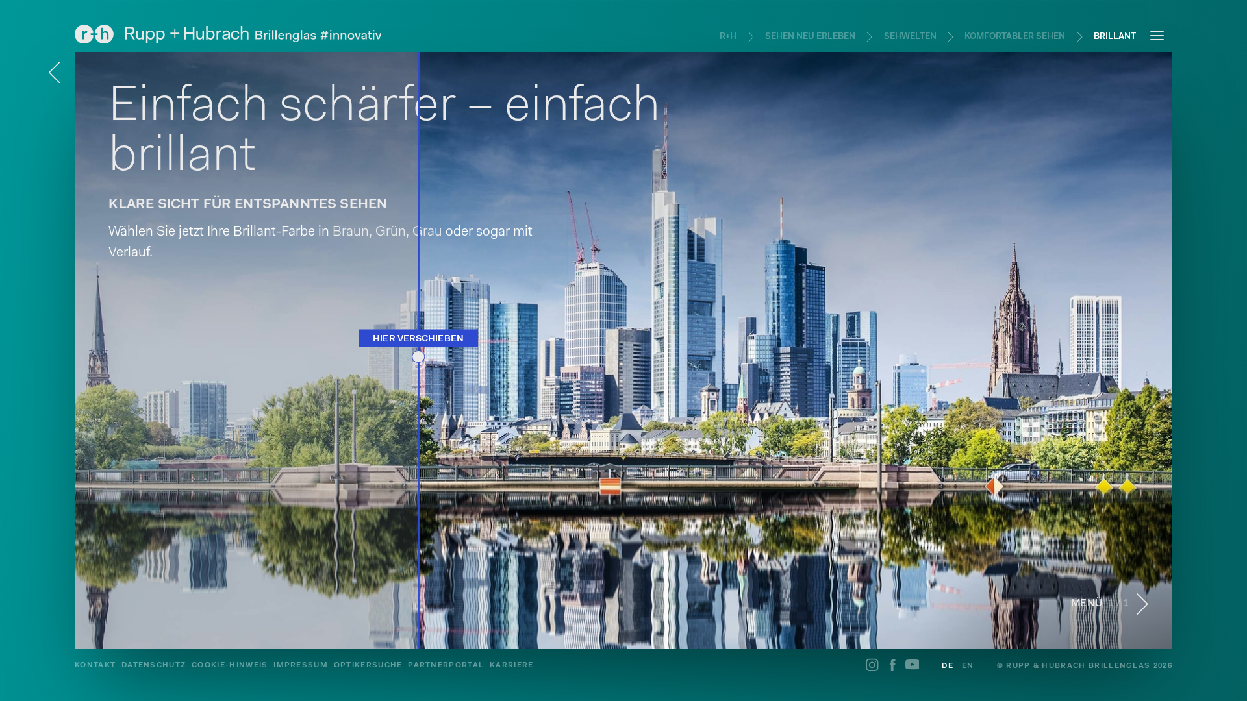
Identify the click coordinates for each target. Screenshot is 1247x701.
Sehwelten (910, 36)
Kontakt (95, 665)
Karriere (512, 665)
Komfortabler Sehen (1014, 36)
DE (947, 666)
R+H (728, 36)
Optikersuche (368, 665)
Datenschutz (153, 665)
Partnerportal (446, 665)
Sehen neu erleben (810, 36)
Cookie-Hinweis (230, 665)
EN (968, 666)
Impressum (300, 665)
